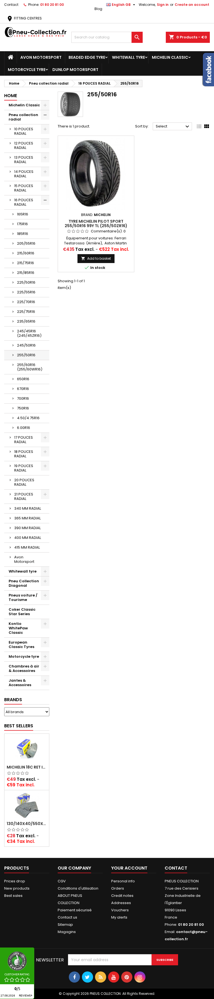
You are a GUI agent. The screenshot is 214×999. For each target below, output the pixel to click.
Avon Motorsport (41, 57)
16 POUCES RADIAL (23, 202)
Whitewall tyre (128, 57)
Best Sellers (18, 726)
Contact (11, 4)
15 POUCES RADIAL (23, 188)
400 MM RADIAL (27, 537)
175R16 (22, 224)
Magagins (67, 931)
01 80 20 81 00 (52, 4)
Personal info (123, 881)
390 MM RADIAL (27, 528)
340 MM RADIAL (27, 508)
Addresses (121, 902)
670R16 (23, 388)
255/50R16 (26, 355)
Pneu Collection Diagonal (24, 583)
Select (173, 126)
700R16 (23, 398)
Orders (117, 888)
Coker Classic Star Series (22, 612)
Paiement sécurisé (75, 910)
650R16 (23, 379)
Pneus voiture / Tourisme (23, 597)
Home (10, 95)
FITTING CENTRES (24, 18)
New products (17, 888)
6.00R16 (23, 427)
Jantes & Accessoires (20, 683)
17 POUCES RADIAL (23, 440)
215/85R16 (25, 272)
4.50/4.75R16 (28, 418)
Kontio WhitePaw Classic (18, 628)
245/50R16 (26, 345)
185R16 (22, 233)
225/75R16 (26, 311)
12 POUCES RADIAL (23, 145)
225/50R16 (26, 282)
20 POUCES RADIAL (24, 482)
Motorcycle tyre (26, 69)
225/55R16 (26, 292)
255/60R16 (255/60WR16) (29, 367)
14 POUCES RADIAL (23, 174)
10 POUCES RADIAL (23, 131)
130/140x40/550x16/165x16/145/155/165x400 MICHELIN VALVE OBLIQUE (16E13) (27, 823)
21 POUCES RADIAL (23, 496)
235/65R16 (26, 321)
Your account (129, 868)
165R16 (22, 214)
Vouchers (120, 910)
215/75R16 (25, 263)
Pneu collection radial (23, 117)
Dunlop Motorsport (75, 69)
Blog (98, 8)
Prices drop (14, 881)
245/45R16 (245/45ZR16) (29, 333)
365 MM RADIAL (27, 518)
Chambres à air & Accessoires (24, 668)
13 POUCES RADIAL (23, 160)
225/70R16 (26, 302)
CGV (62, 881)
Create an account (192, 4)
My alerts (119, 917)
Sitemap (65, 924)
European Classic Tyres (21, 644)
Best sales (13, 895)
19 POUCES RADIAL (23, 468)
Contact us (67, 917)
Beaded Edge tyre (87, 57)
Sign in (163, 4)
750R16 (23, 408)
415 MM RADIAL (27, 547)
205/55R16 (26, 243)
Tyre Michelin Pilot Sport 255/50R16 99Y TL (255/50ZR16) (96, 224)
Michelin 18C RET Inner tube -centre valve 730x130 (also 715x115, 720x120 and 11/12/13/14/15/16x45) (27, 767)
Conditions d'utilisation (78, 888)
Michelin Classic (170, 57)
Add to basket (96, 258)
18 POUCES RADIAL (23, 454)
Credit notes (122, 895)
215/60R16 (25, 253)
